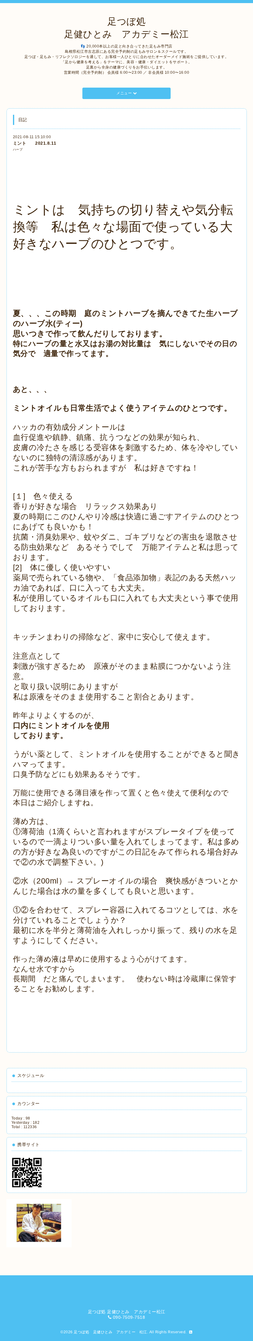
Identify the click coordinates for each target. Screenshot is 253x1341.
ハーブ (18, 149)
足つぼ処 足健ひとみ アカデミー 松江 (110, 1332)
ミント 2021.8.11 (34, 143)
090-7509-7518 (129, 1317)
